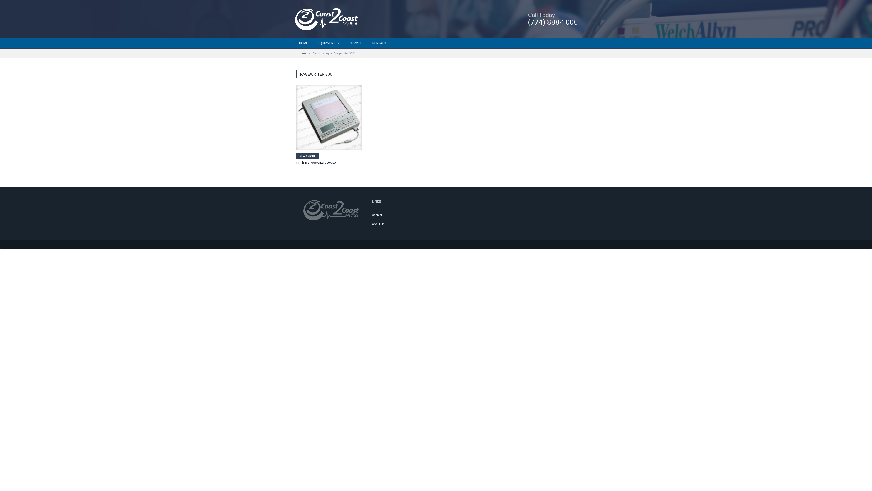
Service (356, 43)
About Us (378, 224)
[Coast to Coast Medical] (328, 18)
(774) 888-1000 (553, 22)
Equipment (326, 43)
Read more (308, 156)
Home (303, 43)
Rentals (379, 43)
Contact (377, 215)
